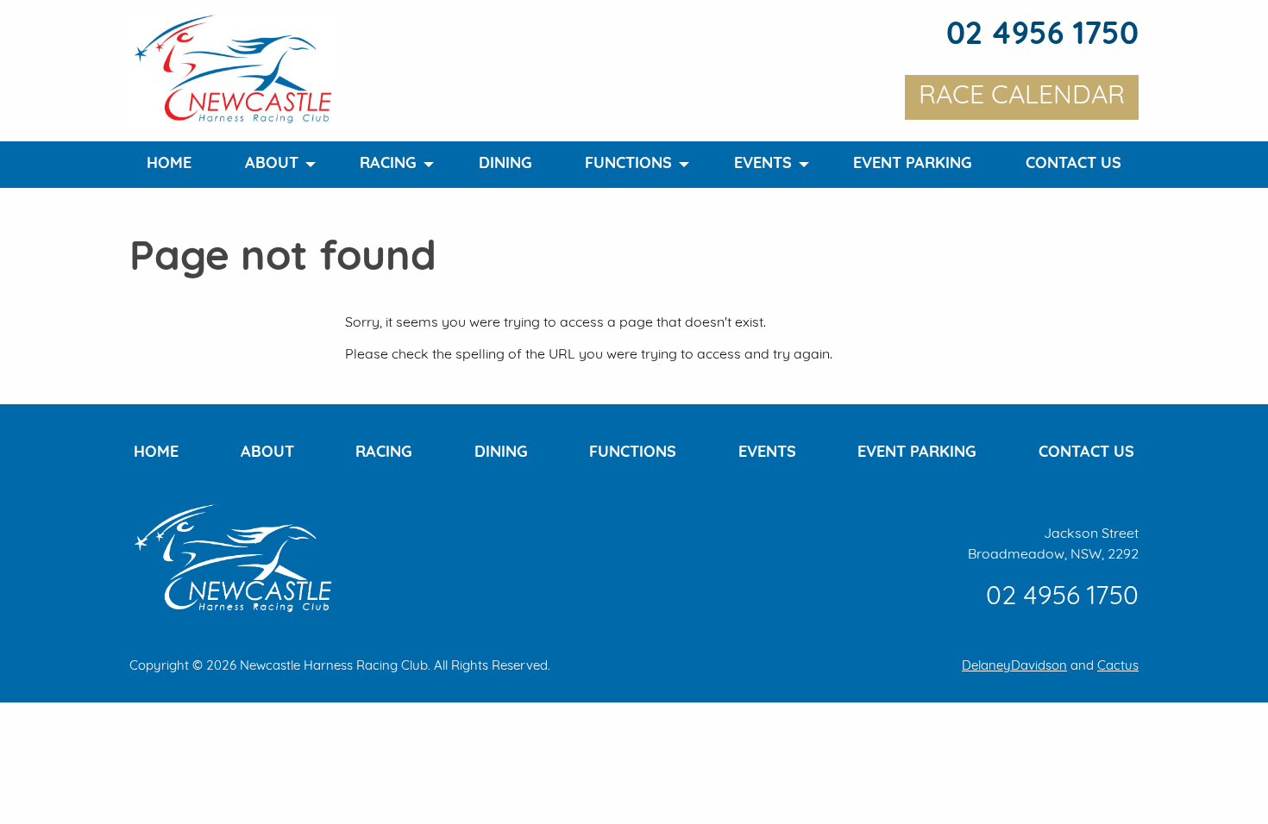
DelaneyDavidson (1014, 666)
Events (763, 164)
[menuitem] (169, 164)
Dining (505, 164)
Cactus (1118, 666)
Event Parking (912, 164)
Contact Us (1073, 164)
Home (169, 164)
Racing (388, 164)
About (271, 164)
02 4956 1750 (1042, 36)
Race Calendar (1022, 97)
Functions (628, 164)
